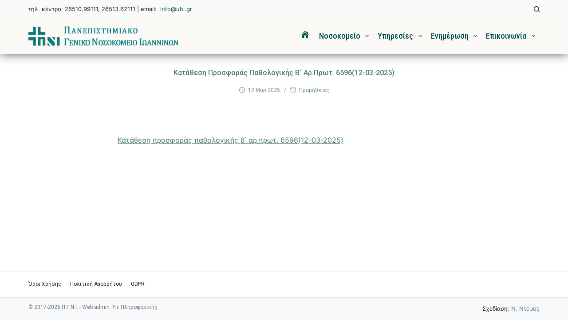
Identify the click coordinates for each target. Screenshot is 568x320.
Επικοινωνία (506, 35)
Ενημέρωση (450, 35)
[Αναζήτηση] (537, 9)
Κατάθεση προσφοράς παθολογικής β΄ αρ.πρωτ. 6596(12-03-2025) (230, 140)
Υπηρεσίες (395, 35)
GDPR (138, 284)
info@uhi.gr (176, 8)
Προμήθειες (314, 90)
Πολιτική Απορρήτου (96, 284)
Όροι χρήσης (44, 284)
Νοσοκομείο (339, 35)
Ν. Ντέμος (525, 308)
